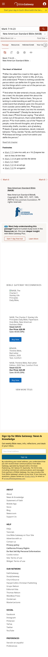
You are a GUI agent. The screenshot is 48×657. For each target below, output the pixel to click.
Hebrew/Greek (28, 45)
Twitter (10, 627)
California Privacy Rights (18, 548)
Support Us (12, 516)
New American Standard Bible (21, 188)
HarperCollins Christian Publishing (22, 583)
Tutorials (10, 532)
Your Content (42, 45)
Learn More (33, 238)
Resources (15, 45)
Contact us (11, 541)
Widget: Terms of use (16, 561)
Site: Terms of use (14, 558)
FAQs (9, 528)
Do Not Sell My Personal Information (24, 551)
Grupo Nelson (13, 586)
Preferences (12, 646)
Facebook (11, 614)
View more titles (24, 389)
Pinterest (11, 621)
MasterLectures (13, 602)
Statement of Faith (15, 500)
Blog (8, 510)
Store (9, 507)
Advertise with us (14, 538)
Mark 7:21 (9, 162)
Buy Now (15, 339)
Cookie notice (13, 554)
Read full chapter (10, 142)
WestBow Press (13, 596)
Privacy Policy (30, 476)
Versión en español (15, 642)
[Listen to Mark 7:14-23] (31, 52)
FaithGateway (13, 573)
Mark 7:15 (9, 152)
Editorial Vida (12, 589)
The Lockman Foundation (26, 199)
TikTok (9, 624)
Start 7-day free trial (15, 238)
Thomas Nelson (13, 592)
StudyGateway (13, 576)
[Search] (43, 29)
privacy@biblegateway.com (14, 478)
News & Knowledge (15, 497)
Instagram (11, 617)
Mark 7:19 (9, 158)
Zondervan (11, 599)
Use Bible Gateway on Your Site (20, 535)
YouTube (10, 630)
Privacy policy (13, 545)
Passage (5, 45)
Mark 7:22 (9, 165)
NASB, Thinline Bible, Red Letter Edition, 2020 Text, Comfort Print (23, 364)
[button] (44, 4)
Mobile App (12, 503)
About (9, 494)
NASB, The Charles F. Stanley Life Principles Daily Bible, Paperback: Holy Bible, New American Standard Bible (23, 321)
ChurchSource (13, 579)
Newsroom (11, 513)
